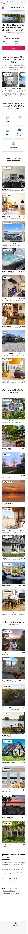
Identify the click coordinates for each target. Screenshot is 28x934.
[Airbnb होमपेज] (3, 7)
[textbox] (7, 43)
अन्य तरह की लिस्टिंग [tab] (6, 858)
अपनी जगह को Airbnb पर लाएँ (17, 7)
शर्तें (15, 927)
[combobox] (13, 38)
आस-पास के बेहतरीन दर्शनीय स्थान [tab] (18, 858)
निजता (12, 927)
